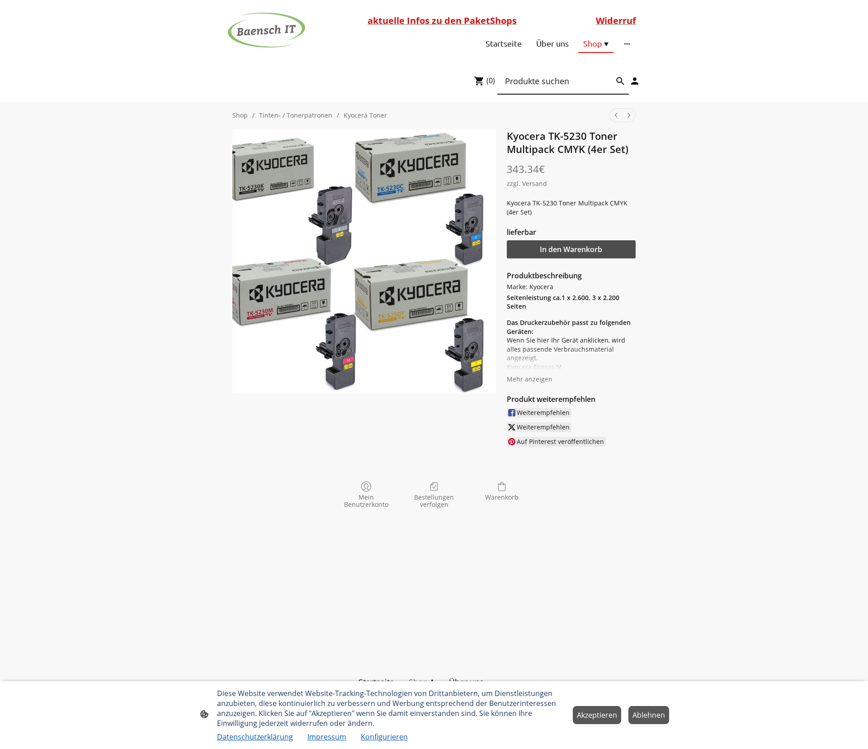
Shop (240, 115)
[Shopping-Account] (634, 81)
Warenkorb (502, 497)
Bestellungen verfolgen (434, 501)
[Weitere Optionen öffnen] (627, 43)
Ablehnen (648, 715)
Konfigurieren (384, 737)
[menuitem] (616, 115)
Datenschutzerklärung (255, 737)
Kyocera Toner (365, 115)
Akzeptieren (597, 715)
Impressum (326, 737)
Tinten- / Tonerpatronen (295, 115)
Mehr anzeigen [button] (529, 379)
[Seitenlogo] (266, 30)
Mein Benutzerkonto (366, 501)
